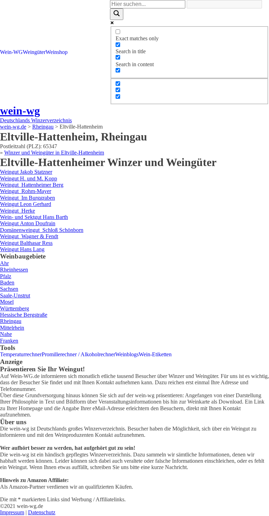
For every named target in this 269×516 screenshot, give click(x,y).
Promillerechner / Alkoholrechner (78, 354)
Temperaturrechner (21, 354)
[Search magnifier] (116, 14)
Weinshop (57, 52)
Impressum (12, 512)
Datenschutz (41, 512)
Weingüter (34, 52)
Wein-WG (11, 52)
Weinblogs (127, 354)
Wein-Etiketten (155, 354)
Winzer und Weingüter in (54, 153)
